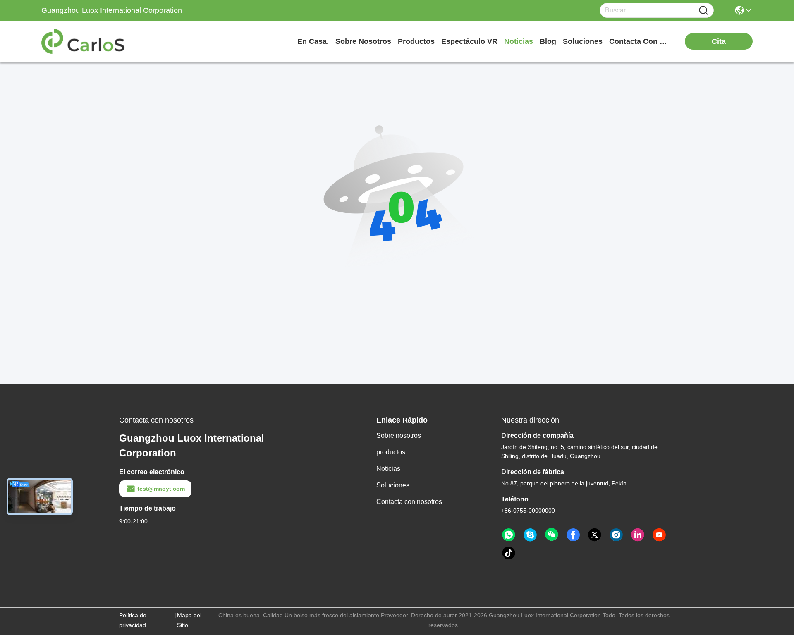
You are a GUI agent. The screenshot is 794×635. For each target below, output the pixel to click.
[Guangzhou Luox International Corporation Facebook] (573, 535)
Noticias (388, 468)
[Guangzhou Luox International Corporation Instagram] (616, 535)
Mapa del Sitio (189, 620)
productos (416, 41)
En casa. (313, 41)
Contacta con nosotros (409, 501)
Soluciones (392, 485)
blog (548, 41)
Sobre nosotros (398, 435)
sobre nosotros (363, 41)
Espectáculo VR (469, 41)
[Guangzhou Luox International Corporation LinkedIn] (637, 535)
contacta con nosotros (640, 41)
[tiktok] (508, 553)
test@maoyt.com (161, 488)
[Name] (703, 10)
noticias (518, 41)
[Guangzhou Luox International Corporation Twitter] (594, 535)
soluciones (583, 41)
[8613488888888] (508, 535)
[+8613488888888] (530, 535)
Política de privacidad (132, 620)
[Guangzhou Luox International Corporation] (86, 41)
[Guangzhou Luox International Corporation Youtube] (659, 535)
